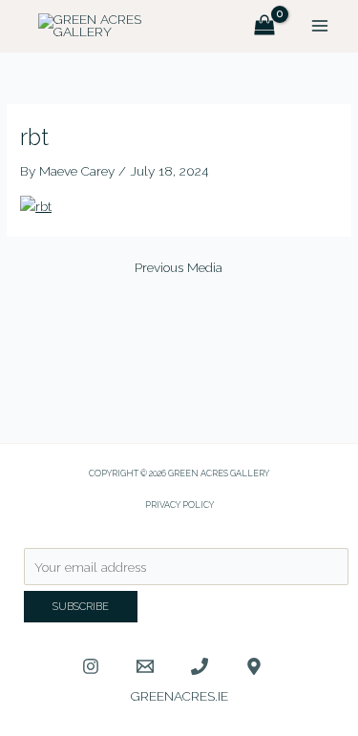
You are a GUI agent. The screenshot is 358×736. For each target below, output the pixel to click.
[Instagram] (90, 666)
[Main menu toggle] (320, 26)
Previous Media (178, 268)
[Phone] (199, 666)
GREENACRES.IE (179, 696)
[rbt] (36, 205)
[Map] (254, 666)
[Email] (145, 666)
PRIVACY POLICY (179, 504)
